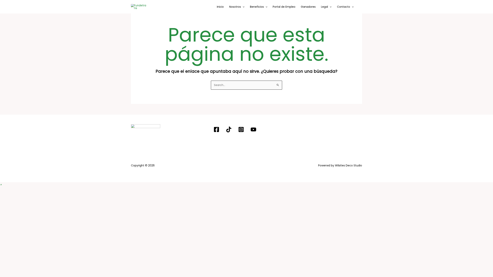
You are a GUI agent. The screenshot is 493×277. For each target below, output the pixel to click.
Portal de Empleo (284, 7)
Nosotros (235, 7)
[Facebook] (216, 129)
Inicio (220, 7)
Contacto (343, 7)
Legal (324, 7)
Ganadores (308, 7)
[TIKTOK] (229, 129)
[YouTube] (253, 129)
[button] (242, 6)
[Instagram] (241, 129)
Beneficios (257, 7)
